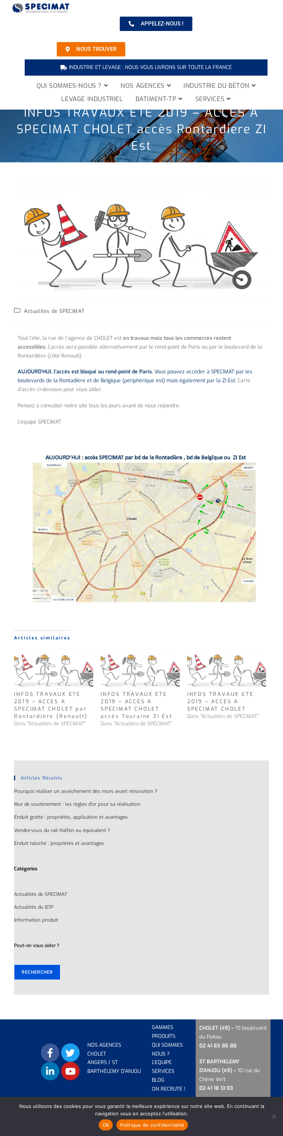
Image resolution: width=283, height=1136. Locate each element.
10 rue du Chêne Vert (229, 1070)
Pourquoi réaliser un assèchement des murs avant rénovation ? (85, 791)
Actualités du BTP (33, 907)
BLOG (158, 1080)
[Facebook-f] (50, 1052)
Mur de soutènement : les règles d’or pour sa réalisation (77, 804)
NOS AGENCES (143, 86)
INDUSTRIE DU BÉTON (217, 86)
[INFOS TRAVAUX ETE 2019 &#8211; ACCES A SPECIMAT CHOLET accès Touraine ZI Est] (140, 668)
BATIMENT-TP (157, 99)
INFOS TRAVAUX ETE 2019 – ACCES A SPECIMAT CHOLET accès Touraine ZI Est (136, 705)
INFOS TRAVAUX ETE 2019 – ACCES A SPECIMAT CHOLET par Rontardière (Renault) (51, 705)
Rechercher (37, 972)
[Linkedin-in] (50, 1071)
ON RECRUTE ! (168, 1088)
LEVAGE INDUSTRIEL (92, 99)
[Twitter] (70, 1052)
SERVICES (211, 99)
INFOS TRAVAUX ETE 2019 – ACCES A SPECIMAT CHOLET (220, 701)
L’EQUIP (160, 1062)
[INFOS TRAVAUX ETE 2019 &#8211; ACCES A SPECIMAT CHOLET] (226, 668)
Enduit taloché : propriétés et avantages (59, 843)
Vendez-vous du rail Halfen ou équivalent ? (62, 830)
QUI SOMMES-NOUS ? (70, 86)
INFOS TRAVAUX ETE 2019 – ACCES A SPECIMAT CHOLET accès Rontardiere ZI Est (178, 165)
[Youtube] (70, 1071)
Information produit (36, 920)
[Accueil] (16, 165)
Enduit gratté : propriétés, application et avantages (71, 817)
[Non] (273, 1116)
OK (105, 1125)
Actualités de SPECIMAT (54, 311)
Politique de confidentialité (152, 1125)
